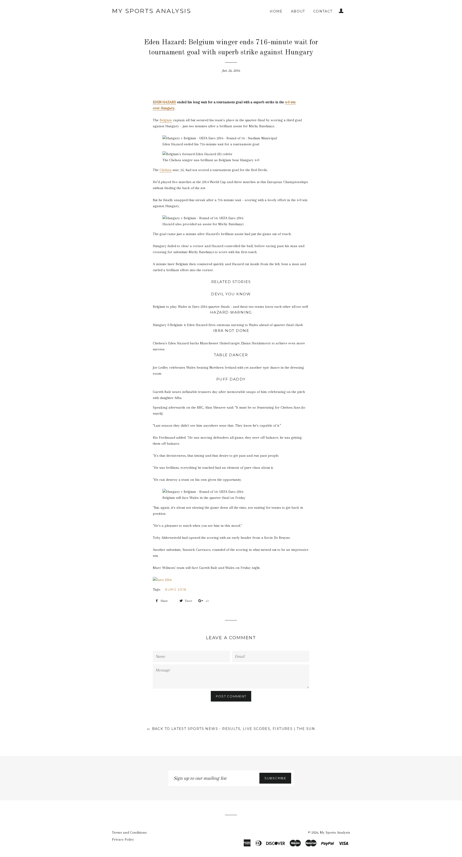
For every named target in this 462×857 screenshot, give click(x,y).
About (298, 11)
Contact (323, 11)
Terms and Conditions (129, 832)
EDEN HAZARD (164, 102)
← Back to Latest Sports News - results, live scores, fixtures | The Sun (231, 729)
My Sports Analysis (151, 10)
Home (276, 11)
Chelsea (166, 170)
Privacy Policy (123, 839)
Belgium (166, 120)
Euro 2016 (175, 589)
